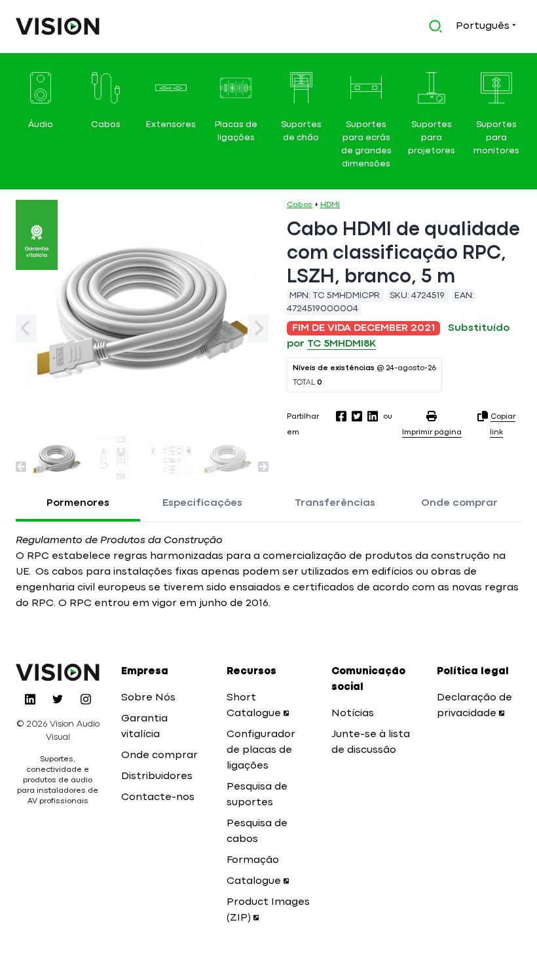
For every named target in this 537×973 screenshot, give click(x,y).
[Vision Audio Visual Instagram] (86, 699)
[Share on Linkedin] (372, 416)
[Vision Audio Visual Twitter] (57, 699)
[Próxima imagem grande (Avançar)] (258, 328)
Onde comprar (459, 503)
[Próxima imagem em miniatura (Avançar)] (263, 466)
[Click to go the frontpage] (58, 26)
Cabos (299, 205)
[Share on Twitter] (357, 416)
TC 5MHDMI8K (341, 344)
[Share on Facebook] (341, 416)
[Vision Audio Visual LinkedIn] (30, 699)
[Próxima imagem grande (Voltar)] (26, 328)
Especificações (202, 503)
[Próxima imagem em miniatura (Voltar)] (21, 466)
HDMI (330, 205)
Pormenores (77, 503)
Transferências (335, 503)
